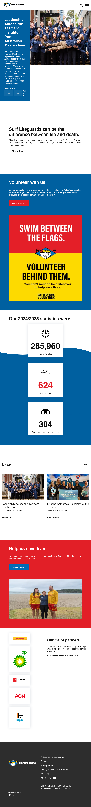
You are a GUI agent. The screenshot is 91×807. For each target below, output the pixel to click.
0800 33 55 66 (64, 785)
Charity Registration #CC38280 (54, 769)
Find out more (18, 203)
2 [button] (47, 528)
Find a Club (17, 151)
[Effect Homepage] (11, 795)
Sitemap (44, 761)
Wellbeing (45, 773)
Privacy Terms (47, 765)
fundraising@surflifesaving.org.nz (55, 788)
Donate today (18, 567)
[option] (45, 63)
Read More (9, 68)
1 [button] (44, 528)
